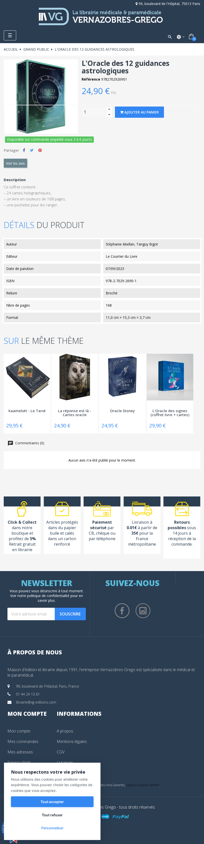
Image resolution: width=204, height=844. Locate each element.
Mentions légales (72, 741)
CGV (60, 752)
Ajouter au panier (141, 112)
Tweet (32, 150)
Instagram (143, 610)
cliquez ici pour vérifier (142, 785)
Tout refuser (52, 815)
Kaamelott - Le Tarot (27, 411)
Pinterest (40, 150)
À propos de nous (34, 652)
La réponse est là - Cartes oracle (74, 413)
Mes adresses (20, 752)
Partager (24, 150)
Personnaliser (52, 828)
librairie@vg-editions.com (36, 702)
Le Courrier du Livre (121, 256)
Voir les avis (15, 163)
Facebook (122, 610)
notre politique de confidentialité (43, 595)
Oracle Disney (122, 411)
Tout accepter (52, 802)
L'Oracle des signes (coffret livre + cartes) (170, 413)
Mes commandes (22, 741)
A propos (65, 731)
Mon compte (18, 731)
